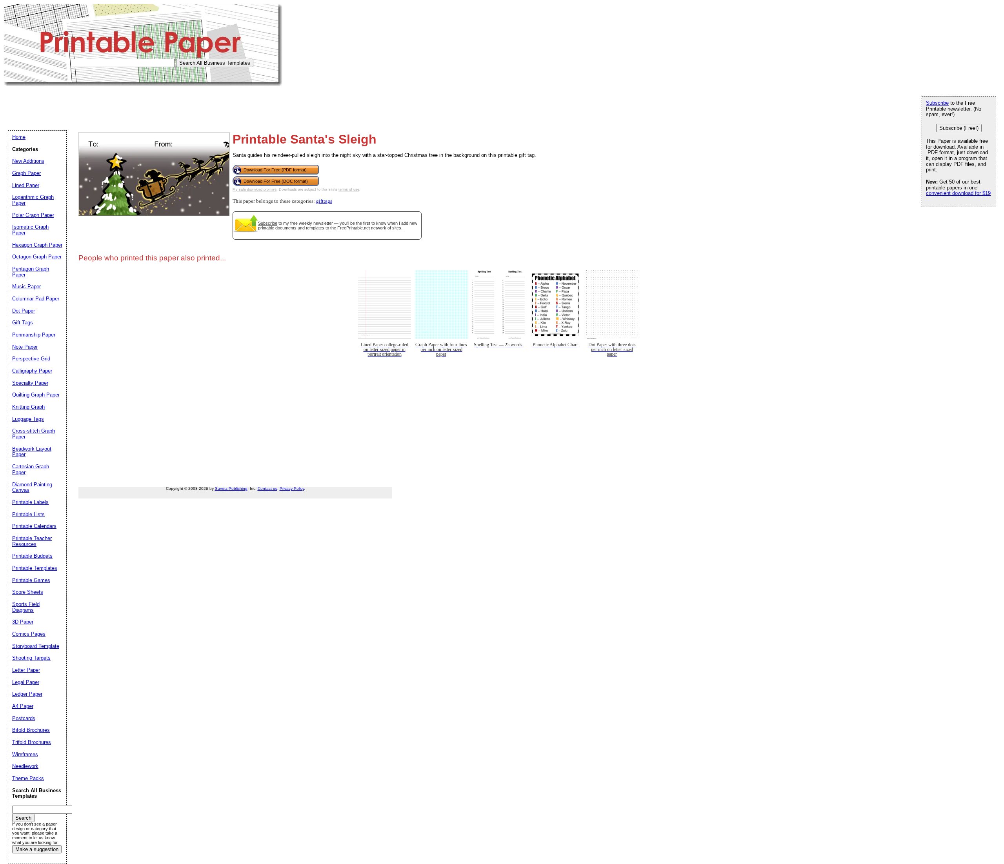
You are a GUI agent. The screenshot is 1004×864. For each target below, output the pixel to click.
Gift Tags (22, 323)
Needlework (25, 766)
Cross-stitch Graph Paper (33, 434)
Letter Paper (26, 670)
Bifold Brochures (31, 730)
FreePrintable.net (353, 228)
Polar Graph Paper (33, 215)
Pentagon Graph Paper (30, 272)
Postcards (23, 718)
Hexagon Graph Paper (37, 245)
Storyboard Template (35, 646)
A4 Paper (22, 706)
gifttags (324, 201)
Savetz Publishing (231, 488)
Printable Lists (28, 514)
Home (18, 137)
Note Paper (25, 347)
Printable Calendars (34, 526)
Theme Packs (28, 778)
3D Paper (22, 622)
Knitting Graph (28, 407)
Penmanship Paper (33, 335)
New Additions (28, 161)
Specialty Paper (30, 383)
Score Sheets (27, 592)
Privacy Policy (292, 488)
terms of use (348, 189)
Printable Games (31, 580)
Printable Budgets (32, 556)
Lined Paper (25, 185)
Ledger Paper (27, 694)
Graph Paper (26, 173)
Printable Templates (34, 568)
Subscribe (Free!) (959, 128)
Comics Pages (28, 634)
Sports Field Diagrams (26, 607)
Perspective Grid (31, 359)
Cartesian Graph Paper (30, 469)
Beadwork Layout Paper (31, 452)
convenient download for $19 (958, 193)
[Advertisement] (146, 104)
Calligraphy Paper (32, 371)
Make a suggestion (36, 849)
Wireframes (25, 754)
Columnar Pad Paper (35, 299)
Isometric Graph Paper (30, 230)
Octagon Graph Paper (37, 257)
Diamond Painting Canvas (32, 487)
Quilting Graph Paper (36, 395)
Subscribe (267, 223)
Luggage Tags (28, 419)
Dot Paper (23, 311)
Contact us (267, 488)
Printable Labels (30, 502)
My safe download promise (254, 189)
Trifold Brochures (31, 742)
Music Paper (26, 286)
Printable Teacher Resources (32, 541)
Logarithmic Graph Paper (33, 200)
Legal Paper (25, 682)
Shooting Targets (31, 658)
